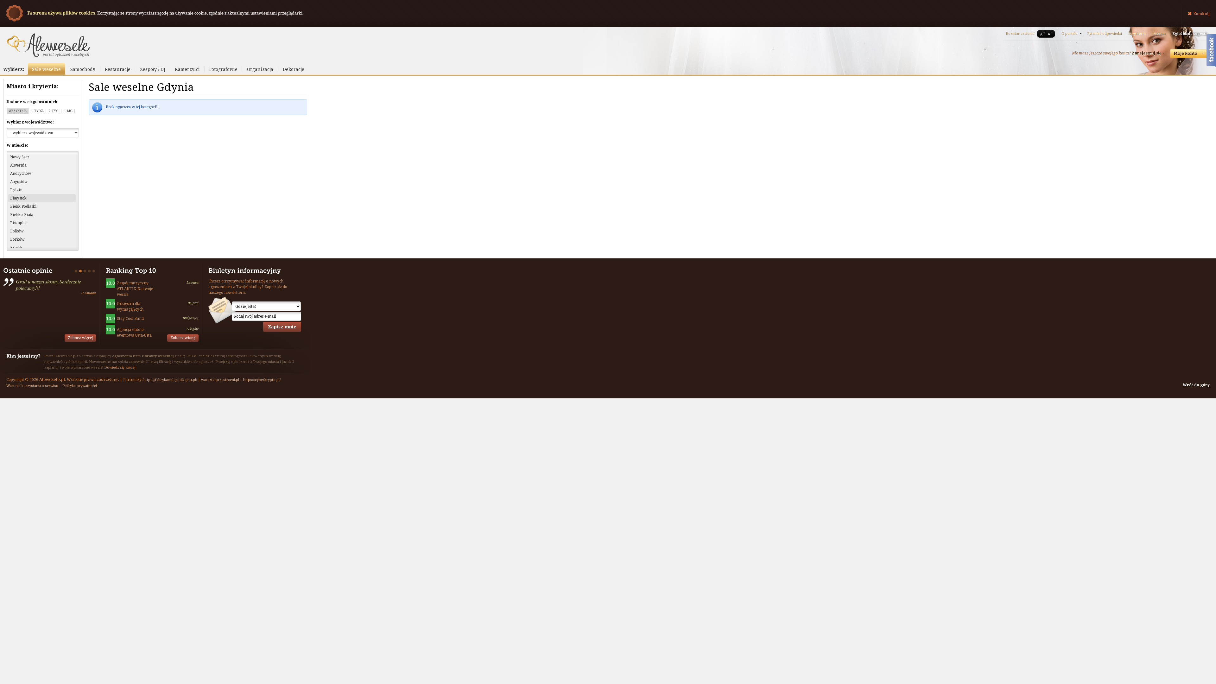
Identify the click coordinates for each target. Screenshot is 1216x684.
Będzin (16, 190)
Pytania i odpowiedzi (1104, 34)
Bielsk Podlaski (23, 206)
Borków (17, 239)
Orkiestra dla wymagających (130, 306)
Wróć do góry (1196, 385)
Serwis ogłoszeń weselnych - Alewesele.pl (48, 45)
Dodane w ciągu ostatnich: (33, 102)
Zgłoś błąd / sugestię (1190, 34)
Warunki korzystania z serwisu (32, 386)
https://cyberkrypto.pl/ (262, 380)
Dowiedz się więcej (120, 367)
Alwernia (18, 165)
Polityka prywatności (79, 386)
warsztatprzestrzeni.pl (220, 380)
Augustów (19, 182)
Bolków (16, 231)
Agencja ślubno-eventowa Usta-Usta (134, 332)
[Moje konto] (1189, 53)
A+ (1041, 34)
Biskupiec (18, 223)
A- (1051, 34)
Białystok (18, 198)
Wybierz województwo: (30, 122)
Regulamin (1137, 34)
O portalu (1069, 34)
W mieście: (17, 145)
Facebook (1211, 51)
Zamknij (1202, 13)
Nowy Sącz (19, 157)
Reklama (1159, 34)
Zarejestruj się (1146, 53)
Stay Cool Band (130, 318)
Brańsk (16, 247)
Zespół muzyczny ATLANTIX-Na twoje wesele (135, 289)
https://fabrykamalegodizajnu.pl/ (170, 380)
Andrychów (20, 173)
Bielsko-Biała (21, 214)
